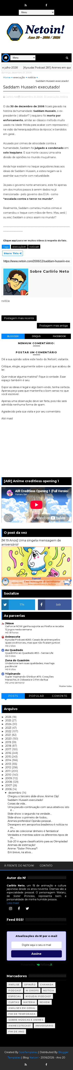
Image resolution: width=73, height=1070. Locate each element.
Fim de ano (16, 1031)
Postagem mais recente (19, 318)
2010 (8, 774)
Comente (60, 696)
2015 (8, 756)
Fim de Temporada (22, 1014)
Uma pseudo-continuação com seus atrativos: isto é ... (38, 809)
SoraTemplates (28, 1052)
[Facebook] (19, 908)
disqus (36, 336)
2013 (8, 764)
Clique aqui (10, 240)
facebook (59, 336)
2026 (8, 717)
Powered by (28, 964)
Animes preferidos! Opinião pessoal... (30, 821)
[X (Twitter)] (27, 908)
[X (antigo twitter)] (39, 3)
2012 (8, 767)
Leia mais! (13, 903)
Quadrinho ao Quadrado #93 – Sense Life (29, 652)
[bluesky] (32, 3)
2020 (8, 738)
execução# (19, 246)
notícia (32, 77)
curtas (14, 1002)
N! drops (32, 990)
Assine (36, 953)
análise (14, 984)
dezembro (15, 792)
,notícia (64, 96)
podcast (15, 990)
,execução (53, 96)
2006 (8, 789)
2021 (8, 735)
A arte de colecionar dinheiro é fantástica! (33, 831)
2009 (9, 778)
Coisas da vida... (17, 803)
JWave (9, 623)
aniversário (44, 1025)
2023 (8, 727)
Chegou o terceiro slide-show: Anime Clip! (33, 796)
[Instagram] (10, 908)
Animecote (12, 636)
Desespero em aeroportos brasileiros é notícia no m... (38, 826)
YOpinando (12, 673)
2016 (8, 753)
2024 (8, 724)
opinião (30, 984)
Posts (13, 696)
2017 (8, 749)
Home (6, 77)
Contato (46, 865)
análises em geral (22, 1008)
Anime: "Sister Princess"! (22, 848)
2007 (9, 785)
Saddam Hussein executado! (25, 800)
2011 (8, 771)
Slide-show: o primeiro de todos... (28, 817)
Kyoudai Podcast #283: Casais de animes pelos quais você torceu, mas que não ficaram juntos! (32, 641)
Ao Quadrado (14, 650)
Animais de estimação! (21, 845)
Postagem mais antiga (53, 325)
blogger (13, 336)
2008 (9, 781)
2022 (8, 731)
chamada (47, 984)
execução (19, 77)
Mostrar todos (65, 686)
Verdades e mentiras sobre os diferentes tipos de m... (38, 836)
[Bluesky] (32, 1063)
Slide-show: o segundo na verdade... (30, 813)
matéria (29, 1002)
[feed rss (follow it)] (25, 5)
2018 (8, 745)
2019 (8, 742)
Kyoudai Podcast (38, 996)
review (45, 1002)
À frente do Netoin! (19, 865)
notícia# (34, 246)
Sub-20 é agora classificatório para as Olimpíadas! (38, 841)
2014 (8, 760)
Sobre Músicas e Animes (26, 1019)
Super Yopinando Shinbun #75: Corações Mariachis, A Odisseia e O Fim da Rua (29, 678)
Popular (36, 696)
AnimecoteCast (20, 1025)
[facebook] (46, 5)
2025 (8, 720)
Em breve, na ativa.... (20, 852)
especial (15, 996)
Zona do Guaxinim (17, 660)
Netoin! (33, 1057)
